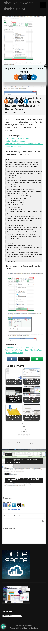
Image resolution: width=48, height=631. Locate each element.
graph (32, 443)
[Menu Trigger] (43, 5)
